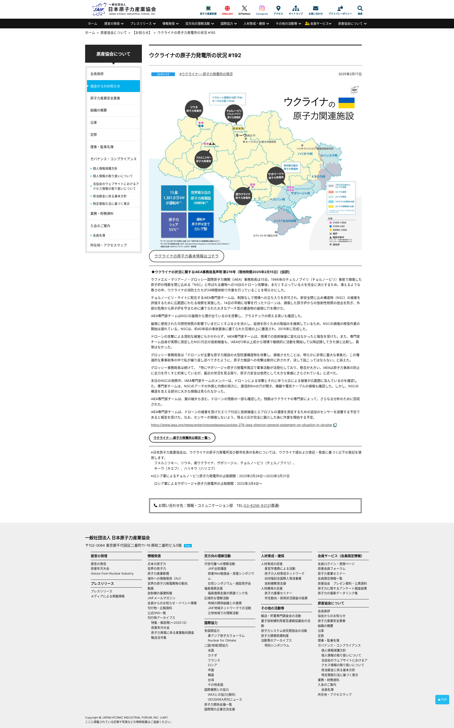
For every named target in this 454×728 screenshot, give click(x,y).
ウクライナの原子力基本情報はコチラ (186, 256)
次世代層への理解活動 (219, 564)
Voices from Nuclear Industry (112, 573)
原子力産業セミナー (278, 593)
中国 (211, 670)
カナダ (212, 655)
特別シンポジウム (277, 645)
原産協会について (350, 23)
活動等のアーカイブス (276, 640)
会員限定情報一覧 (330, 578)
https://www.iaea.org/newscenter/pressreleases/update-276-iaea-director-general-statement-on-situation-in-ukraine (241, 425)
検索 (360, 8)
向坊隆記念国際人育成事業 (283, 578)
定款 (93, 134)
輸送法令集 (158, 637)
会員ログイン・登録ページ (336, 564)
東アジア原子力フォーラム (226, 635)
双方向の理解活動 (197, 23)
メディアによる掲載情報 (108, 596)
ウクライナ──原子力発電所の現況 (207, 74)
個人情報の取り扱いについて (113, 176)
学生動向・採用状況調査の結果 (288, 598)
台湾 (211, 680)
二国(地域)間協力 (216, 645)
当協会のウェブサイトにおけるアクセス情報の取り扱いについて (116, 186)
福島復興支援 (213, 588)
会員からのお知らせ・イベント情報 (172, 603)
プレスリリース (141, 23)
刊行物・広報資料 (160, 608)
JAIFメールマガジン (161, 598)
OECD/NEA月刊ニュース (225, 699)
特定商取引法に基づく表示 (111, 203)
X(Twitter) (244, 8)
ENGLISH (227, 8)
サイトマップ (296, 8)
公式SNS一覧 (157, 613)
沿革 (93, 122)
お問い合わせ (316, 8)
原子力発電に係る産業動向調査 (172, 632)
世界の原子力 (157, 568)
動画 (151, 588)
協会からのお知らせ (105, 86)
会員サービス (319, 23)
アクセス (278, 8)
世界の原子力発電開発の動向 (168, 583)
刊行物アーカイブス (161, 617)
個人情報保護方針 (105, 168)
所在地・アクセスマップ (108, 245)
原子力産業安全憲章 (105, 98)
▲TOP (442, 699)
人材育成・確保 (254, 23)
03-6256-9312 (257, 505)
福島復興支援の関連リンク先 (228, 593)
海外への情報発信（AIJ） (165, 578)
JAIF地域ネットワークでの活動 (229, 608)
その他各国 (215, 684)
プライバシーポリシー (340, 8)
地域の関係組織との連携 (225, 603)
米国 (211, 650)
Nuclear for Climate (222, 640)
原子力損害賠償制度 (275, 635)
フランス (214, 660)
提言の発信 (112, 23)
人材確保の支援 (272, 588)
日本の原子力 (157, 564)
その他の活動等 (286, 23)
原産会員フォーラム (331, 568)
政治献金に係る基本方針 (110, 196)
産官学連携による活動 (280, 568)
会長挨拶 (97, 74)
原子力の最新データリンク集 (338, 593)
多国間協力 (212, 630)
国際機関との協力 (216, 689)
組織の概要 (98, 110)
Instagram (262, 8)
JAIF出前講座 (217, 568)
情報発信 (168, 23)
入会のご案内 (100, 226)
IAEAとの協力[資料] (222, 694)
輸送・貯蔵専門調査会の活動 (281, 616)
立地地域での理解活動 (223, 613)
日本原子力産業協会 (126, 9)
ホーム (92, 23)
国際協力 (227, 23)
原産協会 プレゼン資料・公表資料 (342, 583)
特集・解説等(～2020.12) (169, 622)
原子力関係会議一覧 (218, 704)
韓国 (211, 675)
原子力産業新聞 (208, 8)
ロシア (212, 665)
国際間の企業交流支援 (219, 709)
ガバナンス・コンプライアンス (113, 159)
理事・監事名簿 (102, 147)
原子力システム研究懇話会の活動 (284, 630)
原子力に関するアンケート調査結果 (342, 588)
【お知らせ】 (142, 33)
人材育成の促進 (272, 564)
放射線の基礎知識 (160, 593)
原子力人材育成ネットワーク (285, 573)
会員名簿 (99, 235)
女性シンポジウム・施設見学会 (229, 583)
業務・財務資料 (102, 213)
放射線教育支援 (275, 583)
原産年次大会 (100, 568)
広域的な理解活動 (216, 598)
